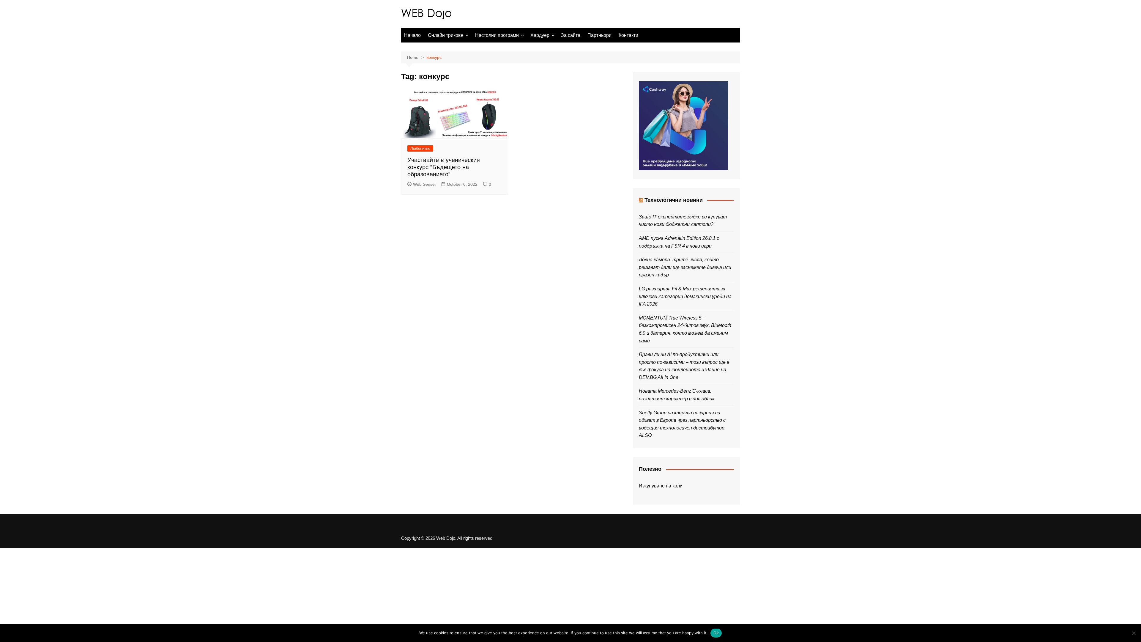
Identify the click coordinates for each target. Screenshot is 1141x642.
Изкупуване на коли (661, 485)
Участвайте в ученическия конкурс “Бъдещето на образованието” (443, 167)
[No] (1134, 633)
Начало (412, 35)
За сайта (570, 35)
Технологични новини (673, 200)
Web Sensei (424, 184)
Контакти (628, 35)
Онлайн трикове (446, 35)
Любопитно (420, 148)
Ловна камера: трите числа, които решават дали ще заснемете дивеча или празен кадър (685, 267)
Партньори (599, 35)
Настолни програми (497, 35)
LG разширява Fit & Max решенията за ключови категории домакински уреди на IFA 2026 (685, 296)
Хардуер (539, 35)
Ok (716, 632)
